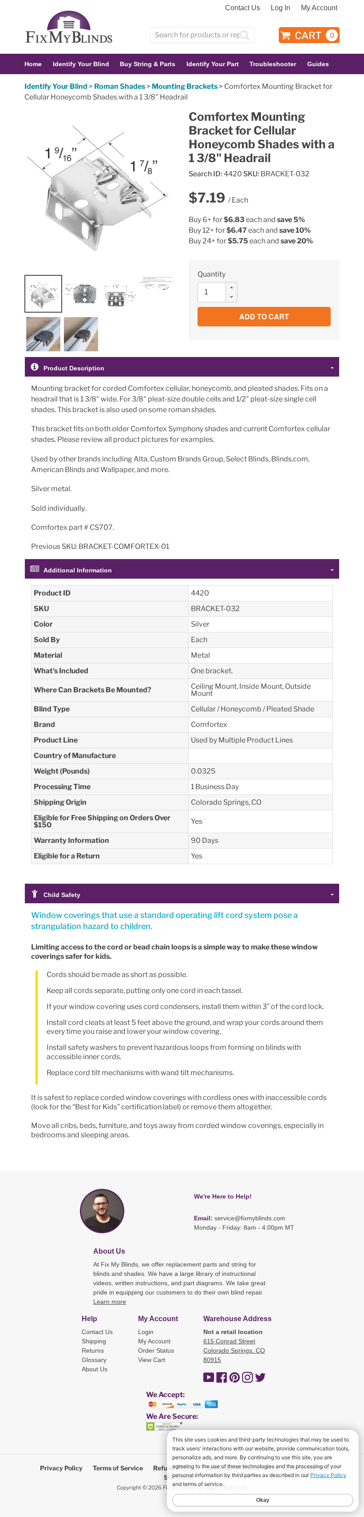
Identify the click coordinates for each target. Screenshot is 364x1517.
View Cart (151, 1359)
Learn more (109, 1301)
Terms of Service (118, 1468)
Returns (93, 1350)
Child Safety (62, 894)
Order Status (156, 1350)
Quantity (212, 274)
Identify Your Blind (55, 86)
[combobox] (202, 35)
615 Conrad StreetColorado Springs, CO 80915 (234, 1350)
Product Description (74, 368)
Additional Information (78, 570)
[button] (231, 287)
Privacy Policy (61, 1468)
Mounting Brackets (185, 86)
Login (146, 1331)
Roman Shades (119, 86)
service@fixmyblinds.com (249, 1218)
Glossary (94, 1359)
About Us (94, 1369)
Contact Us (242, 8)
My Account (319, 8)
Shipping (94, 1341)
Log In (280, 8)
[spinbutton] (220, 292)
